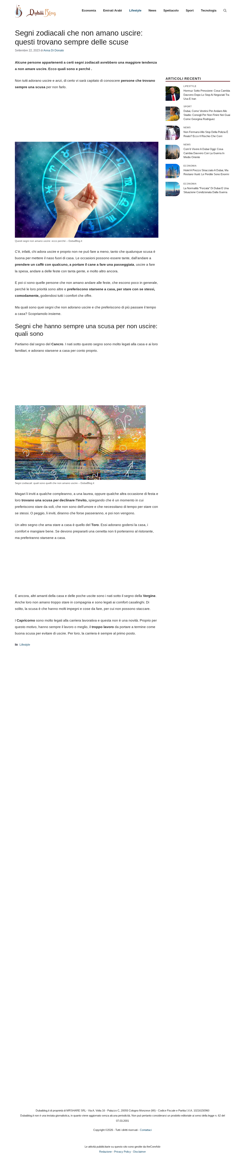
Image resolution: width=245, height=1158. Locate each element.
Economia (89, 10)
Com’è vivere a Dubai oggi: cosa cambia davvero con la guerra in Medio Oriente (203, 153)
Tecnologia (208, 10)
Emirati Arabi (112, 10)
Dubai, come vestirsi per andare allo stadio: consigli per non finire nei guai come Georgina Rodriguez (206, 115)
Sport (190, 10)
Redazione (105, 1151)
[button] (225, 10)
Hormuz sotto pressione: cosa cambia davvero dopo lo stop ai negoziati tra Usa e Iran (206, 94)
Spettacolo (171, 10)
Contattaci (146, 1129)
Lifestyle (135, 10)
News (152, 10)
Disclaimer (139, 1151)
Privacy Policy (122, 1151)
